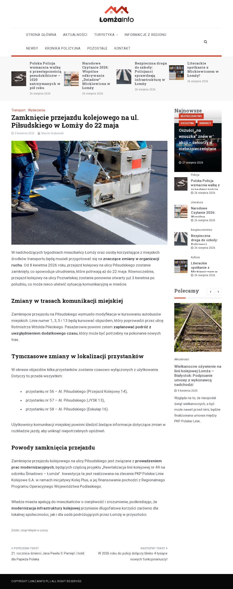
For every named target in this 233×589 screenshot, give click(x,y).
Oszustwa (187, 123)
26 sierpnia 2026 (204, 192)
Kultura (195, 257)
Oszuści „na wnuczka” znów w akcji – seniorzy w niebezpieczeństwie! (197, 142)
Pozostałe (97, 48)
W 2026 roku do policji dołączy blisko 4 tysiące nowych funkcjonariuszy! (132, 556)
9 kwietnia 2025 (188, 390)
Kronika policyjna (63, 48)
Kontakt (122, 48)
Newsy (32, 48)
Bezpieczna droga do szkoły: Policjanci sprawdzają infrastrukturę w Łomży (151, 73)
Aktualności (75, 35)
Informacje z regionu (145, 35)
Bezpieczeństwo (191, 116)
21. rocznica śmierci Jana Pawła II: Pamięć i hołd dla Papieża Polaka (47, 556)
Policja (195, 174)
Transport (18, 110)
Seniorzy (205, 123)
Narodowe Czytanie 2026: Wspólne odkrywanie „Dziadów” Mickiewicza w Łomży (96, 75)
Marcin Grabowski (52, 133)
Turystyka (104, 35)
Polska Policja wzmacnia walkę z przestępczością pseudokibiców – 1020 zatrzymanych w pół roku (45, 75)
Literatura (197, 202)
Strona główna (41, 35)
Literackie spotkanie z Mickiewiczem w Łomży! (203, 69)
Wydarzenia (36, 110)
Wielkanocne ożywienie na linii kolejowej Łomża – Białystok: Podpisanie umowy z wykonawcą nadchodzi (197, 375)
